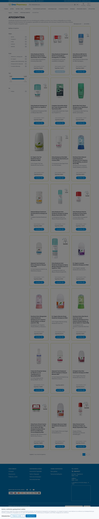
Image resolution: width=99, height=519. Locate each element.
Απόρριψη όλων (6, 516)
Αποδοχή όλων (31, 516)
